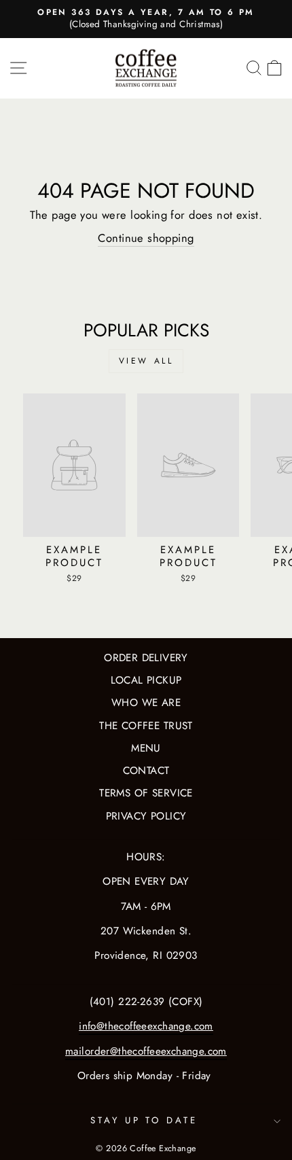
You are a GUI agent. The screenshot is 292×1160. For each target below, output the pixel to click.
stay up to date (144, 1120)
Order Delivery (146, 657)
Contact (146, 770)
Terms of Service (146, 793)
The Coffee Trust (146, 725)
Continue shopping (146, 238)
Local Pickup (146, 680)
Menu (146, 748)
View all (146, 361)
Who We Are (146, 702)
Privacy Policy (146, 816)
